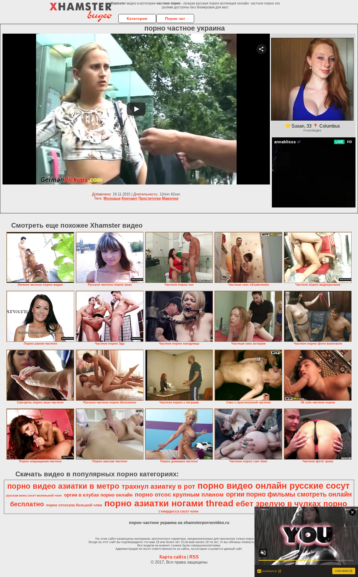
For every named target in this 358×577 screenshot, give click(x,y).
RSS (194, 557)
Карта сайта (172, 557)
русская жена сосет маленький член (34, 495)
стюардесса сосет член (178, 511)
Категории (137, 18)
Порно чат (175, 18)
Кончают (129, 198)
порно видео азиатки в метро (63, 486)
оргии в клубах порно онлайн (98, 495)
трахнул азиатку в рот (158, 486)
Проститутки (149, 198)
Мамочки (170, 198)
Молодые (112, 198)
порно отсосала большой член (74, 505)
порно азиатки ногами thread (169, 503)
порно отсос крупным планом (179, 494)
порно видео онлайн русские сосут (273, 485)
